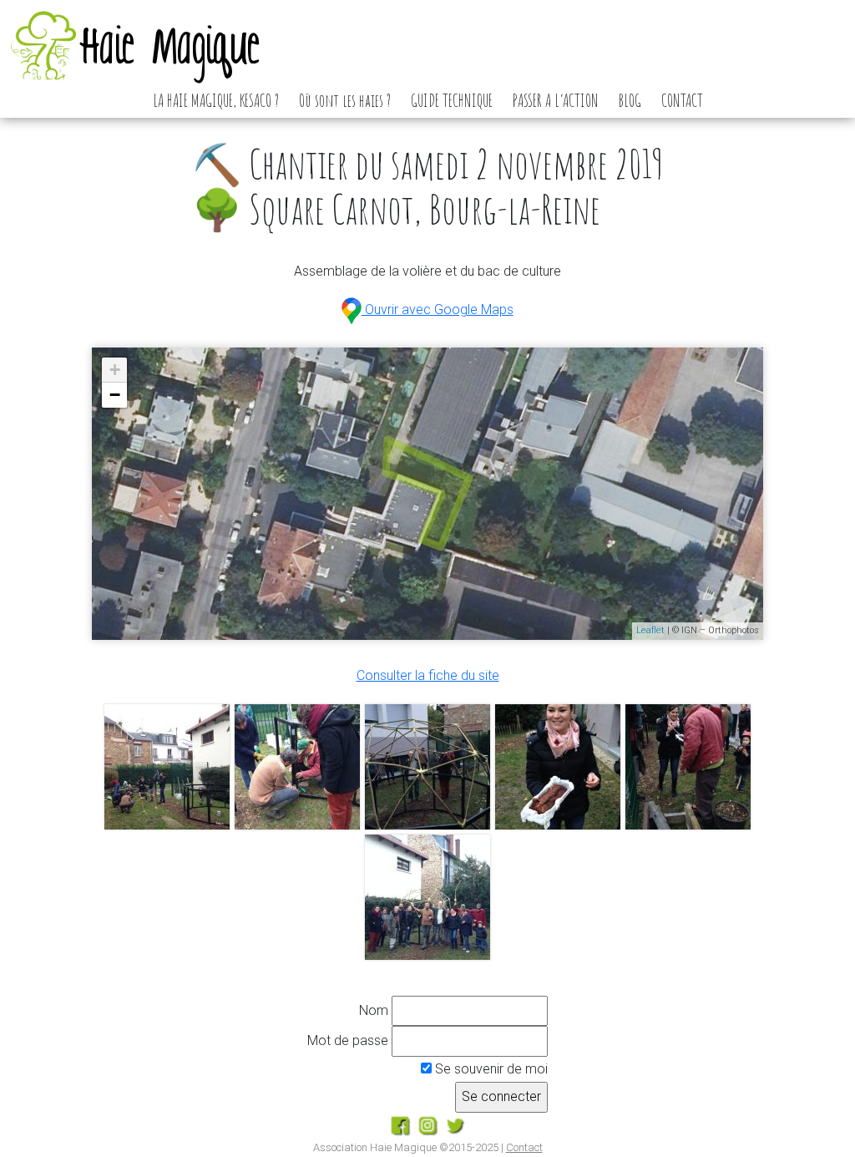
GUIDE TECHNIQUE (452, 100)
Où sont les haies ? (345, 100)
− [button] (114, 394)
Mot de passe (347, 1040)
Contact (524, 1147)
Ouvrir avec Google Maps (437, 309)
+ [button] (114, 369)
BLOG (630, 100)
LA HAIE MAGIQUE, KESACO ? (216, 100)
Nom (373, 1010)
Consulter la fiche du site (428, 675)
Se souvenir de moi (490, 1069)
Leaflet (650, 630)
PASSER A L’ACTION (556, 100)
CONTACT (682, 100)
